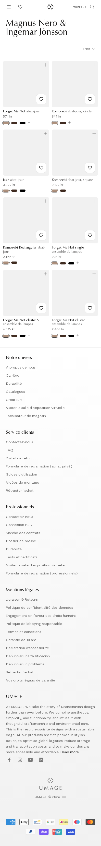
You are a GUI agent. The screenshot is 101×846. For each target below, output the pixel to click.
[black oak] (71, 263)
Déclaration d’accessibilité (27, 648)
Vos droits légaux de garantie (30, 680)
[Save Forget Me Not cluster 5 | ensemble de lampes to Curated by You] (41, 308)
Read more (70, 752)
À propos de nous (21, 367)
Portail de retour (19, 458)
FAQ (9, 450)
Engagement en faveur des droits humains (41, 616)
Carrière (12, 375)
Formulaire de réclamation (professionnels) (42, 573)
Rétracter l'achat (20, 490)
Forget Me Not (21, 111)
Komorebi (71, 111)
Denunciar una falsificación (28, 656)
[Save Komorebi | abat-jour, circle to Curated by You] (90, 99)
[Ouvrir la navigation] (8, 6)
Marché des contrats (23, 533)
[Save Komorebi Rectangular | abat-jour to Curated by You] (41, 235)
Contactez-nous (19, 442)
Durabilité (14, 383)
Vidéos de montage (22, 482)
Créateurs (14, 400)
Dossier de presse (21, 541)
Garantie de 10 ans (21, 640)
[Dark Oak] (14, 123)
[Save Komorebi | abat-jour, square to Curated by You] (90, 168)
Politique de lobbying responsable (34, 624)
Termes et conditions (23, 632)
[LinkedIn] (40, 760)
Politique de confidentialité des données (39, 607)
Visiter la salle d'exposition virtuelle (35, 408)
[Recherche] (92, 6)
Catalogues (15, 391)
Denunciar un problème (25, 664)
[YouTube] (30, 760)
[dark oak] (63, 263)
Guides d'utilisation (21, 474)
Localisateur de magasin (26, 416)
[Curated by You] (20, 7)
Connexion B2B (19, 525)
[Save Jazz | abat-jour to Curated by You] (41, 168)
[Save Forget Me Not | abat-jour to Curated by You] (41, 99)
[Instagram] (19, 760)
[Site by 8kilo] (64, 797)
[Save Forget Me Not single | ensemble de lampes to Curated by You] (90, 235)
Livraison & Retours (22, 599)
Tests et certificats (22, 557)
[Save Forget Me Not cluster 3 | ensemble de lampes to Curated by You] (90, 308)
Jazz (13, 180)
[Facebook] (9, 760)
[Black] (22, 123)
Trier (87, 49)
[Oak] (6, 123)
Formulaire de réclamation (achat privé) (39, 466)
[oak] (55, 263)
